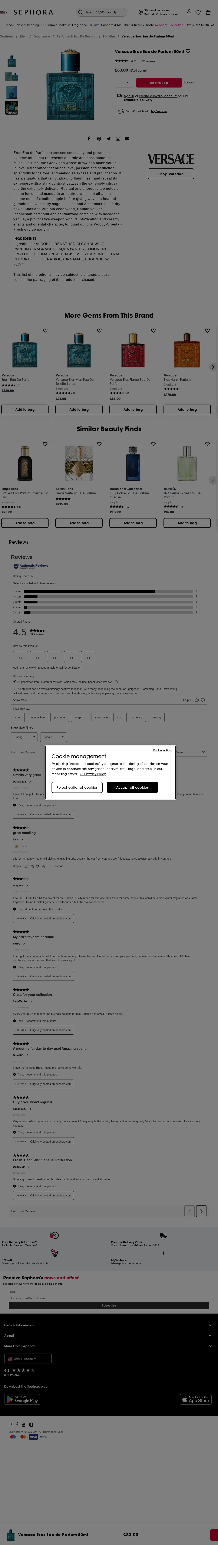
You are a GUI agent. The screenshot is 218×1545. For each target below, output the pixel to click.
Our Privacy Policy (93, 774)
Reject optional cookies (77, 787)
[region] (110, 772)
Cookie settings (162, 750)
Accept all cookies (132, 787)
